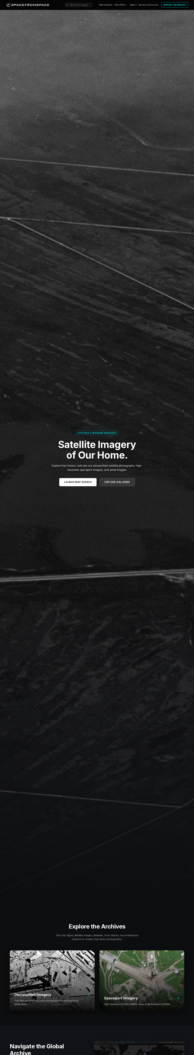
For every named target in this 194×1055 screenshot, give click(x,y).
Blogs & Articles (148, 5)
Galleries (119, 5)
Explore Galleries (117, 482)
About (133, 5)
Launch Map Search (78, 482)
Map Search (106, 5)
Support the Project (174, 5)
